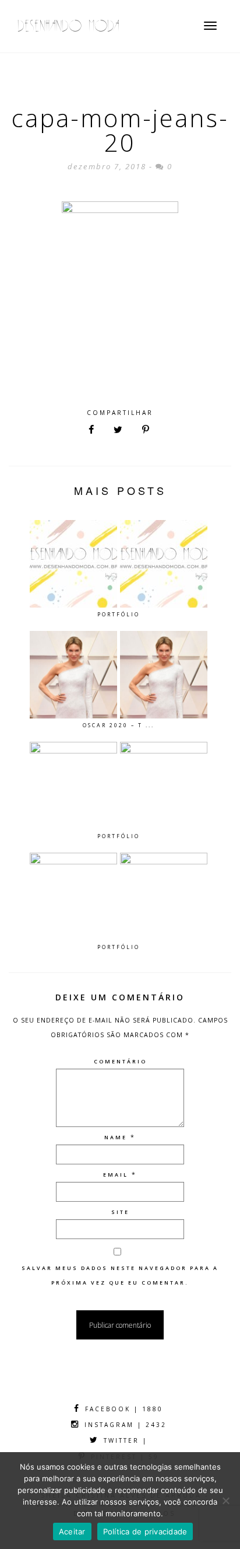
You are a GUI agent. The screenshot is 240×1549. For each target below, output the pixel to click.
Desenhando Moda (68, 26)
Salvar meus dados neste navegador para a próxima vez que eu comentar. (120, 1275)
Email (115, 1174)
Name (115, 1137)
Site (120, 1212)
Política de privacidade (145, 1531)
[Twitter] (118, 430)
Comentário (120, 1061)
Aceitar (72, 1531)
